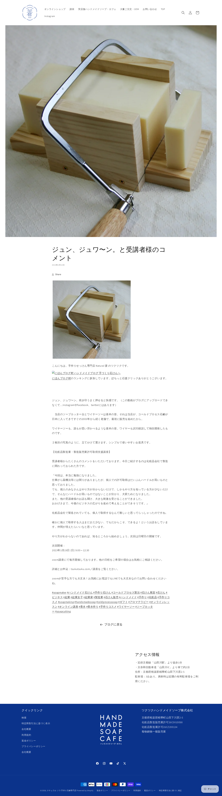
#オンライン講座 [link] (68, 606)
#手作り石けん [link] (102, 592)
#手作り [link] (142, 597)
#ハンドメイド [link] (128, 597)
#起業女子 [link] (77, 597)
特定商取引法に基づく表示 (36, 723)
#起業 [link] (66, 597)
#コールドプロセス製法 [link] (125, 592)
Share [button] (58, 274)
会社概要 (26, 729)
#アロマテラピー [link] (138, 602)
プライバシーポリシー (33, 746)
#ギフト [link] (123, 602)
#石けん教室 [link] (147, 592)
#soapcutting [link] (63, 611)
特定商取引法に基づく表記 (170, 790)
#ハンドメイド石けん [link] (80, 592)
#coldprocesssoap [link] (107, 602)
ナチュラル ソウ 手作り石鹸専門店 (61, 790)
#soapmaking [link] (66, 602)
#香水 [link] (82, 606)
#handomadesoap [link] (85, 602)
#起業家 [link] (88, 597)
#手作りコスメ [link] (108, 606)
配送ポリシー (150, 790)
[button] (183, 12)
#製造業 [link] (98, 597)
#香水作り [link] (92, 606)
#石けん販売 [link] (111, 597)
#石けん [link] (160, 592)
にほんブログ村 (61, 378)
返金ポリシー (29, 740)
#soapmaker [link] (59, 592)
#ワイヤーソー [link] (126, 606)
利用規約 (26, 734)
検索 (24, 717)
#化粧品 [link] (152, 597)
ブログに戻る (113, 624)
